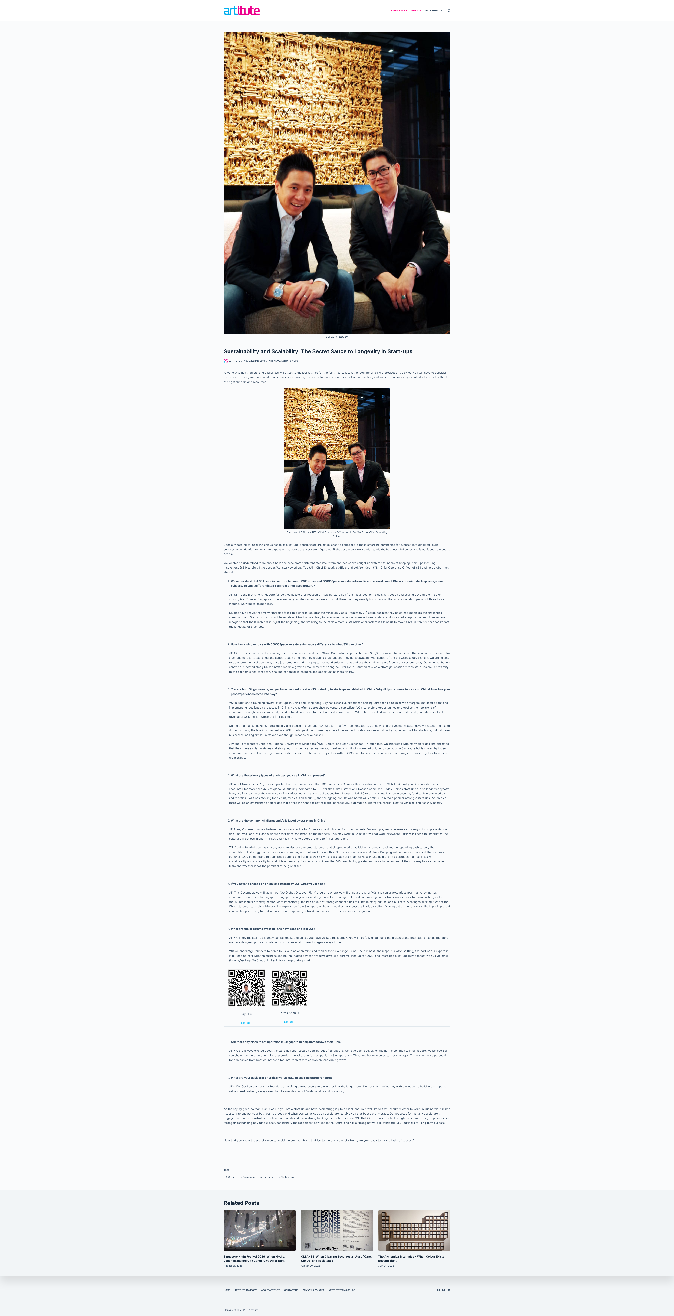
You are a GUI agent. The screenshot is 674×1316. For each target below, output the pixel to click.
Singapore (248, 1176)
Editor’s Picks (399, 10)
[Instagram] (443, 1290)
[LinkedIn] (449, 1290)
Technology (286, 1176)
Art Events (432, 10)
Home (227, 1290)
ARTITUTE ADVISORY (245, 1290)
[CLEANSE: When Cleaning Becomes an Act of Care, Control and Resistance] (337, 1230)
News (414, 10)
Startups (266, 1176)
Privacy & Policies (313, 1290)
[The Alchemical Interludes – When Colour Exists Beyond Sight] (414, 1230)
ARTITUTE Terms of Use (341, 1290)
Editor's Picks (289, 361)
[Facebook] (438, 1290)
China (230, 1176)
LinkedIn (246, 1022)
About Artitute (270, 1290)
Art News (274, 361)
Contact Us (291, 1290)
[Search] (449, 10)
